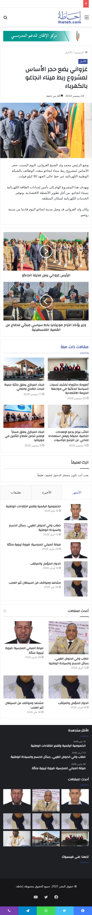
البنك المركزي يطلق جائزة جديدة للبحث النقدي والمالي (24, 387)
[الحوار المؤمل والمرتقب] (76, 569)
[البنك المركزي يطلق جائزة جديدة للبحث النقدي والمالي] (23, 369)
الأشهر (77, 492)
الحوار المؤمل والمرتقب (45, 563)
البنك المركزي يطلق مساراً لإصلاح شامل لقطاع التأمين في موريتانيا (24, 436)
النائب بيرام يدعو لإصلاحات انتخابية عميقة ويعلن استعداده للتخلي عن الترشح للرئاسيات (68, 436)
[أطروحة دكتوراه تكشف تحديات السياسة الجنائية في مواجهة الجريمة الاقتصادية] (68, 369)
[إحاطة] (69, 17)
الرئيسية (79, 52)
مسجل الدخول (61, 475)
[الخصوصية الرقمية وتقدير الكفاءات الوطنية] (76, 512)
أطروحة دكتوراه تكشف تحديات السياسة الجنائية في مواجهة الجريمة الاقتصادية (69, 389)
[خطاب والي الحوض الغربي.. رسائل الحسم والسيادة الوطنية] (76, 531)
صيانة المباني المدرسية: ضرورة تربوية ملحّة (34, 544)
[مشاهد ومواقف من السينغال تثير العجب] (76, 588)
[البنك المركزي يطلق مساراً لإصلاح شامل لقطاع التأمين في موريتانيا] (23, 416)
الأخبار (68, 52)
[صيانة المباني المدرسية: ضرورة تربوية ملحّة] (76, 550)
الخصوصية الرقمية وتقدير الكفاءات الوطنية (33, 506)
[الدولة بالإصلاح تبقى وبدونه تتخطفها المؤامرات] (17, 821)
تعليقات (16, 492)
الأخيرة (46, 492)
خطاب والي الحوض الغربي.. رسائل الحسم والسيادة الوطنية (35, 528)
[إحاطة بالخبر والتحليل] (46, 36)
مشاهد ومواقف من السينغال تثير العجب (35, 583)
